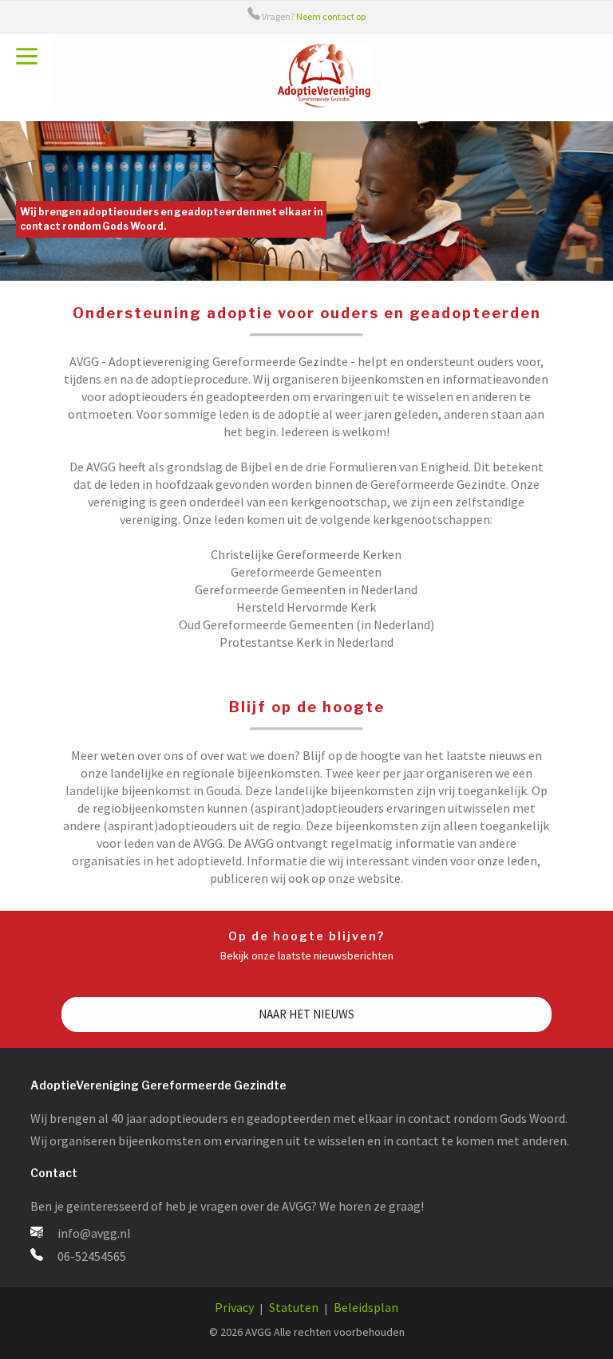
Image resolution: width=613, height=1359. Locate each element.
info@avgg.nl (94, 1233)
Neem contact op (331, 16)
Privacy (234, 1307)
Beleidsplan (366, 1307)
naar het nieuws (306, 1014)
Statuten (293, 1307)
